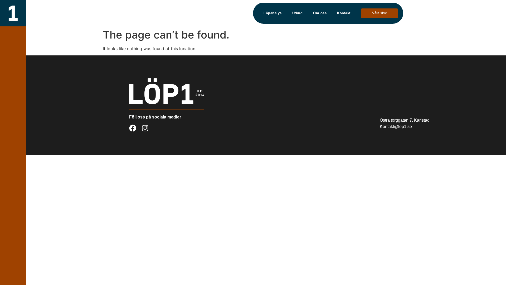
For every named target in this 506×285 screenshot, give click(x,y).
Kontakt (344, 13)
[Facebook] (132, 128)
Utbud (297, 13)
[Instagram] (145, 128)
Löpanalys (273, 13)
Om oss (320, 13)
